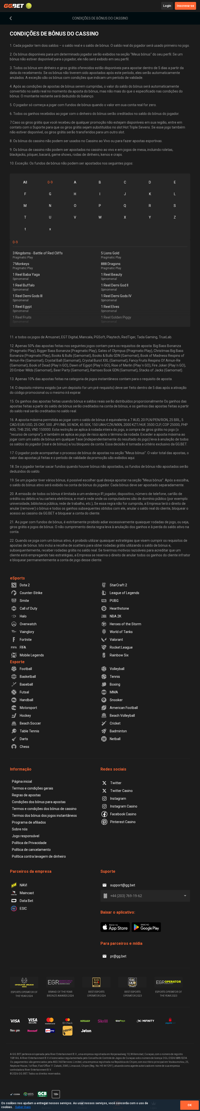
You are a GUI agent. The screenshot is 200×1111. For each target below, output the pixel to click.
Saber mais (23, 1107)
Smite (24, 601)
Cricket (115, 723)
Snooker (116, 700)
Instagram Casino (123, 806)
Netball (115, 739)
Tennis (115, 677)
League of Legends (124, 593)
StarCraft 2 (118, 585)
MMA (114, 692)
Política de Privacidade (29, 843)
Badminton (118, 731)
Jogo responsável (25, 836)
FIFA (23, 647)
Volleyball (117, 669)
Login (167, 6)
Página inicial (22, 781)
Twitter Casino (121, 791)
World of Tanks (121, 632)
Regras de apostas (26, 795)
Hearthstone (119, 608)
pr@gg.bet (118, 956)
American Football (124, 708)
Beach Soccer (30, 723)
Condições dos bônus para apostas (39, 802)
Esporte (17, 662)
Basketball (28, 677)
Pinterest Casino (123, 822)
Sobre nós (20, 829)
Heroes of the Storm (125, 624)
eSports (17, 578)
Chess (24, 747)
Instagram (118, 798)
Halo (23, 616)
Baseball (26, 684)
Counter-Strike (31, 593)
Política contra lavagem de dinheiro (39, 856)
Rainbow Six (119, 655)
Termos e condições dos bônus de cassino (44, 809)
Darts (24, 739)
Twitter (115, 783)
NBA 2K (115, 616)
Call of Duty (28, 608)
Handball (26, 700)
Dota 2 (25, 585)
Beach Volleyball (122, 715)
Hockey (25, 715)
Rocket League (121, 647)
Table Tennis (29, 731)
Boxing (115, 684)
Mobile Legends (32, 655)
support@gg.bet (122, 885)
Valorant (116, 640)
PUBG (114, 601)
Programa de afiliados (29, 822)
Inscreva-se (185, 6)
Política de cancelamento (31, 850)
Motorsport (28, 708)
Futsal (24, 692)
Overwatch (28, 624)
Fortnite (26, 640)
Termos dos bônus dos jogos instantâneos (44, 815)
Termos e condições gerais (32, 788)
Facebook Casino (123, 814)
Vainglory (27, 632)
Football (26, 669)
